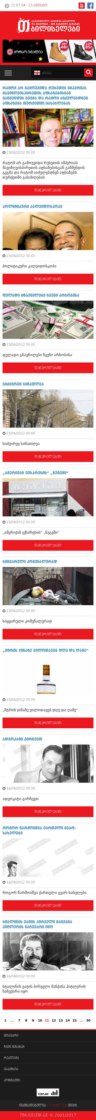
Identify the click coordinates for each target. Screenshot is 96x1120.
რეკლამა (11, 1058)
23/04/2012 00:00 (20, 152)
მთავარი (11, 1035)
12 (54, 1020)
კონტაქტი (12, 1080)
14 (68, 1020)
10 (40, 1020)
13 (61, 1020)
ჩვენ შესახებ (14, 1047)
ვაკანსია (11, 1069)
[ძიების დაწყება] (88, 72)
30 (88, 1020)
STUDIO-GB (57, 1105)
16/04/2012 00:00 (20, 788)
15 (74, 1020)
